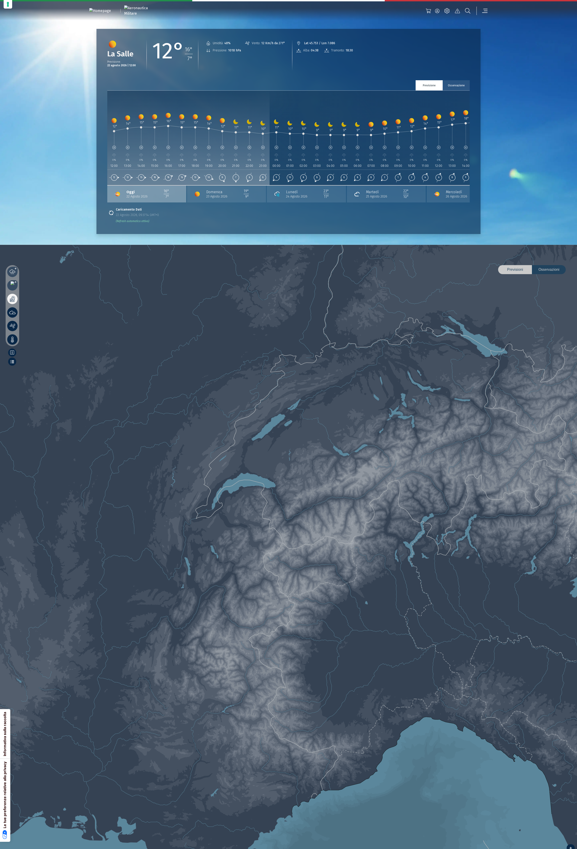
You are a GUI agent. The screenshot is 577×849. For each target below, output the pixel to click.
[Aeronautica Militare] (141, 10)
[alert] (457, 10)
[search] (467, 10)
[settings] (447, 10)
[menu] (482, 10)
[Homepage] (100, 11)
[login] (437, 10)
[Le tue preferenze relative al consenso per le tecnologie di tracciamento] (8, 4)
